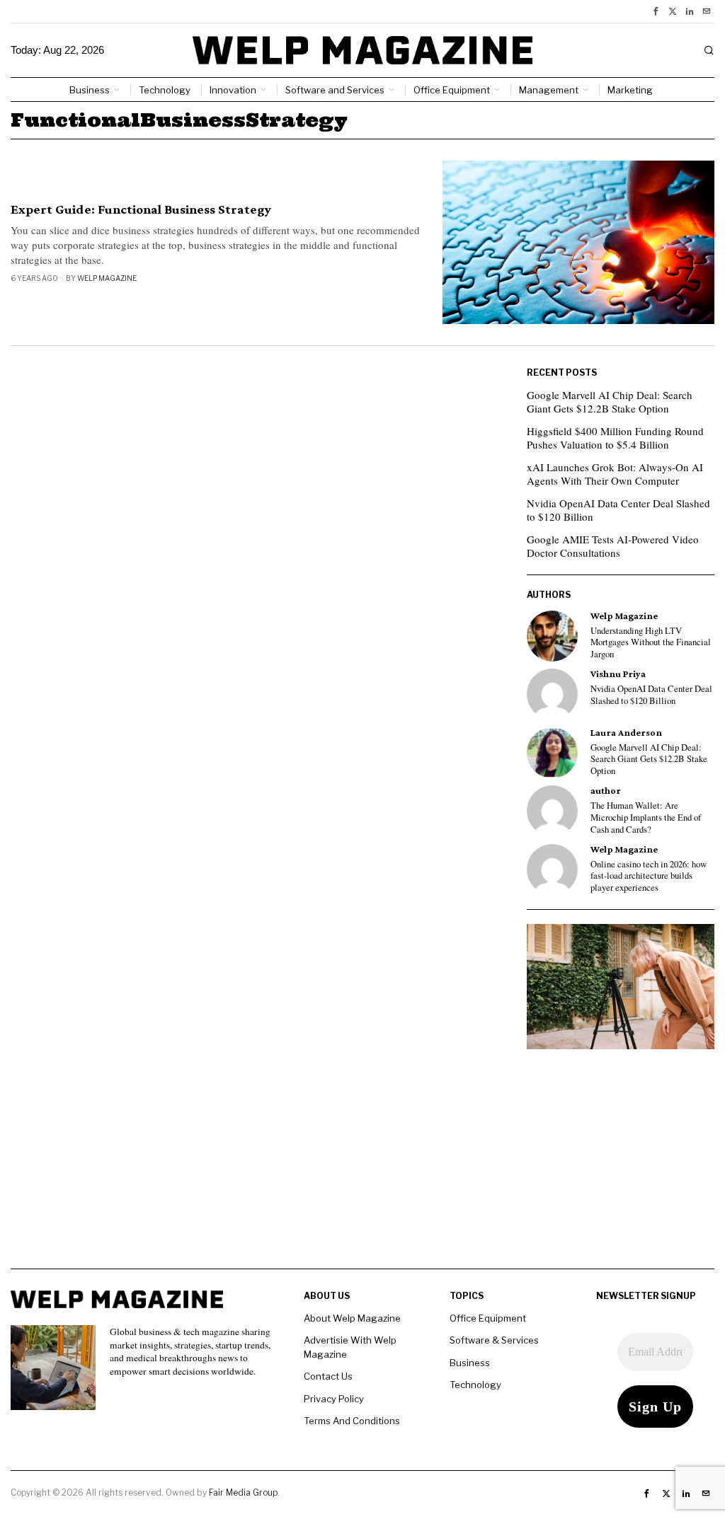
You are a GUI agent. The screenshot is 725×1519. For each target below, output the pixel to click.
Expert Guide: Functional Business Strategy (141, 209)
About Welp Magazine (352, 1318)
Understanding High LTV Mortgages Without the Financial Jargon (650, 642)
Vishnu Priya (618, 674)
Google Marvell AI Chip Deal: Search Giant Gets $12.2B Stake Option (609, 402)
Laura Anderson (626, 732)
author (605, 790)
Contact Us (328, 1376)
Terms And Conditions (352, 1420)
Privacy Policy (334, 1398)
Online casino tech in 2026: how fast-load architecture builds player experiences (648, 876)
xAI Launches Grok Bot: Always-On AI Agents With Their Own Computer (615, 474)
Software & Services (494, 1340)
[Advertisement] (362, 1169)
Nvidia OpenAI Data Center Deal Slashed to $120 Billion (618, 510)
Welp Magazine (107, 278)
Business (470, 1362)
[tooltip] (655, 11)
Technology (475, 1384)
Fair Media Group (243, 1492)
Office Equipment (488, 1318)
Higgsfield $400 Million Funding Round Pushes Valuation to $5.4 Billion (615, 438)
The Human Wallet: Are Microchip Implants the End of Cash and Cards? (645, 817)
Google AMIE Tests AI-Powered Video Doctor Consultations (613, 546)
